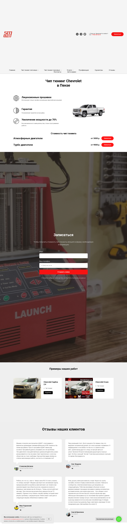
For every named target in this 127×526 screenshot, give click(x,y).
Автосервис (71, 72)
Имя (41, 252)
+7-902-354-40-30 (96, 34)
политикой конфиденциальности (13, 519)
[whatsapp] (85, 34)
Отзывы (112, 70)
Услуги (69, 70)
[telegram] (81, 34)
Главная (12, 70)
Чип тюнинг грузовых (52, 70)
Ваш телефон (44, 261)
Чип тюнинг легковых (29, 70)
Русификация (84, 70)
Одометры (99, 70)
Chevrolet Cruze (101, 382)
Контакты (57, 72)
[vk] (77, 34)
